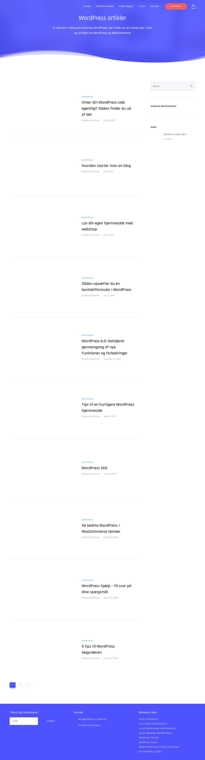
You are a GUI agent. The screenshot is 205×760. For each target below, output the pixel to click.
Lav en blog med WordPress (153, 723)
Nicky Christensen (92, 120)
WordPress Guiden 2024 (174, 134)
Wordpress (87, 97)
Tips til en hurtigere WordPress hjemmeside (108, 407)
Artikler (142, 6)
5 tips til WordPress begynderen (98, 649)
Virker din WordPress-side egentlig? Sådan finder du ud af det (106, 108)
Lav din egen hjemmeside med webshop (107, 226)
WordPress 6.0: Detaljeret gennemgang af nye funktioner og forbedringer (104, 347)
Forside (87, 6)
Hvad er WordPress (148, 719)
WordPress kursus (148, 742)
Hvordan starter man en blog (106, 165)
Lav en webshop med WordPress (155, 733)
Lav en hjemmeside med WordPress (157, 728)
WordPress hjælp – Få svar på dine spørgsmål (106, 589)
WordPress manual (148, 737)
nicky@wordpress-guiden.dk (92, 719)
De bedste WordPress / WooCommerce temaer (101, 528)
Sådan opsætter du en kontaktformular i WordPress (106, 286)
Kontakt (154, 6)
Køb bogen (176, 6)
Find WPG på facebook (89, 725)
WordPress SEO (94, 468)
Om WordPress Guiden (150, 751)
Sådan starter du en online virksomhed (159, 747)
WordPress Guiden (105, 6)
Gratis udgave (126, 6)
